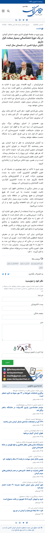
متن (41, 322)
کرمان (40, 267)
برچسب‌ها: (36, 259)
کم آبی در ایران (24, 263)
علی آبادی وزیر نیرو (36, 263)
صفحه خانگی (38, 313)
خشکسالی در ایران (12, 263)
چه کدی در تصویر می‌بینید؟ (33, 352)
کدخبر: (41, 25)
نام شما (40, 295)
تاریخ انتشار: (25, 25)
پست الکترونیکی (37, 304)
